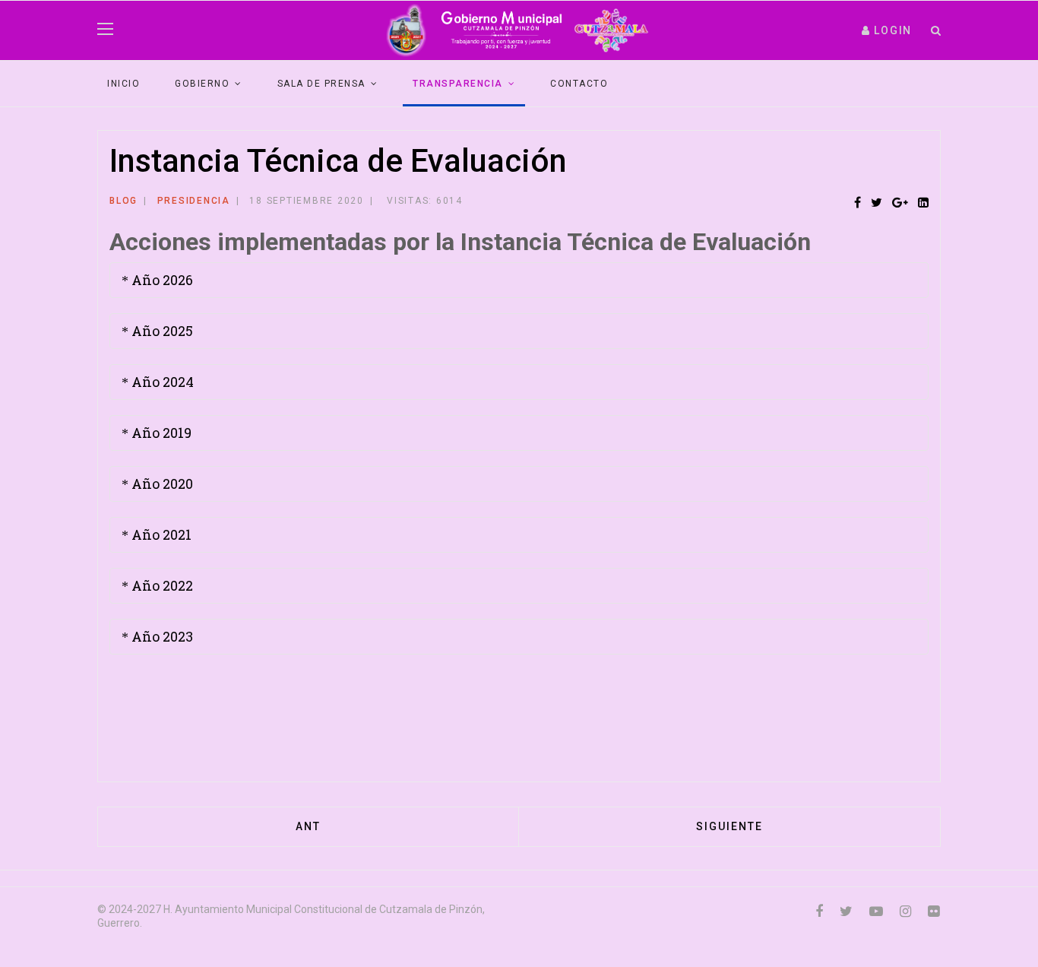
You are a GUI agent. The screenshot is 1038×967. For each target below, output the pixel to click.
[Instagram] (905, 911)
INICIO (123, 83)
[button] (887, 30)
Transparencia (458, 83)
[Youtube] (876, 911)
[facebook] (819, 911)
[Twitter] (876, 203)
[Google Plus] (900, 203)
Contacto (579, 83)
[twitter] (846, 911)
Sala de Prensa (321, 83)
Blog (123, 200)
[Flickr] (933, 911)
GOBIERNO (202, 83)
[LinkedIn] (923, 203)
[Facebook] (857, 203)
